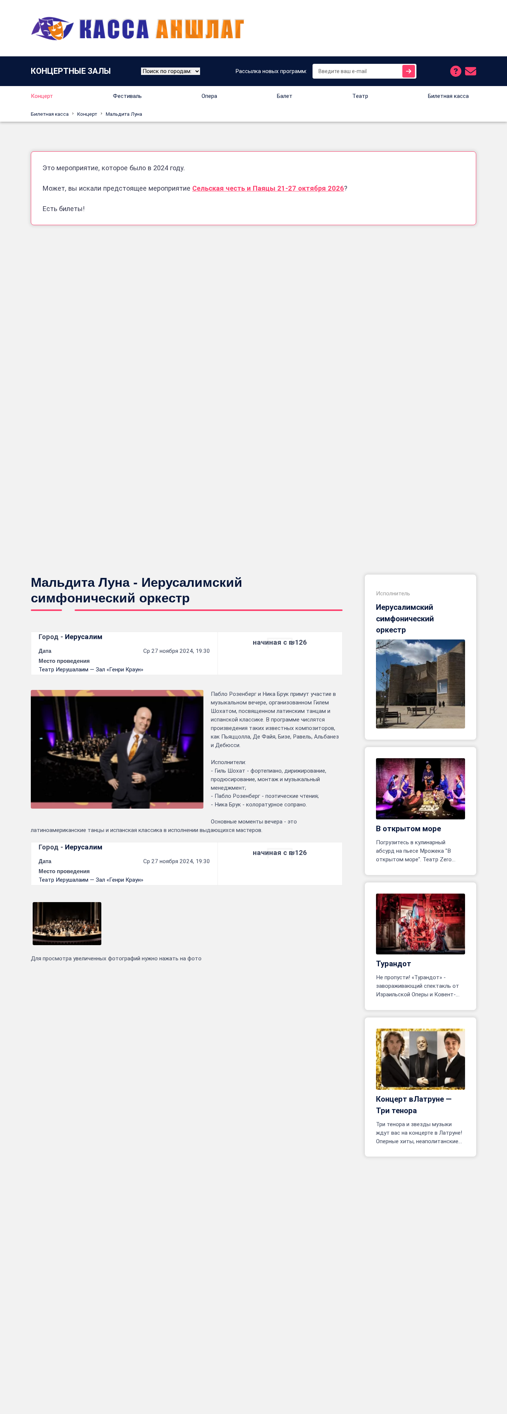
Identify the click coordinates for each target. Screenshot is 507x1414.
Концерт (42, 96)
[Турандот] (420, 924)
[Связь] (470, 71)
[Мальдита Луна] (67, 923)
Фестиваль (127, 96)
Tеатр (360, 96)
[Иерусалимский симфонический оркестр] (420, 684)
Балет (284, 96)
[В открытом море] (420, 788)
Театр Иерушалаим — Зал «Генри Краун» (91, 669)
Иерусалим (83, 637)
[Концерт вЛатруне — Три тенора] (420, 1059)
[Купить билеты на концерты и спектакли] (138, 28)
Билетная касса (448, 96)
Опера (209, 96)
